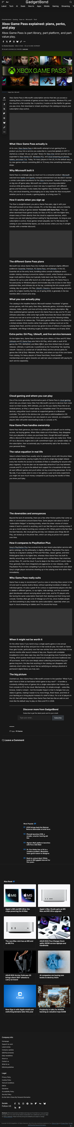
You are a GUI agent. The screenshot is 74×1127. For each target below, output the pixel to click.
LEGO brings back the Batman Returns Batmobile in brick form (38, 828)
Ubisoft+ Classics (43, 288)
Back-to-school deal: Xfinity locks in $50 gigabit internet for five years (38, 860)
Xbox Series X (25, 157)
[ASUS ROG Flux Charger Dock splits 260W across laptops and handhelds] (54, 927)
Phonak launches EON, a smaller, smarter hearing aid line (37, 836)
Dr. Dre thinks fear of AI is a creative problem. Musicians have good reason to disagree (38, 851)
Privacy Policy (64, 1123)
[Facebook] (15, 1104)
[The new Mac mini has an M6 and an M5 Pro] (20, 927)
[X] (19, 1104)
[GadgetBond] (37, 2)
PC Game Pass (40, 269)
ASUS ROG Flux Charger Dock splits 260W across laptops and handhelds (53, 943)
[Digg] (40, 1104)
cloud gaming (65, 400)
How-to (21, 19)
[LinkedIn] (31, 1104)
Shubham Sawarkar (9, 46)
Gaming (15, 19)
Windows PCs (38, 157)
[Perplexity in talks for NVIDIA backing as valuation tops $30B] (54, 996)
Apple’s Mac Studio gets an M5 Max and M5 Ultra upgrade (53, 910)
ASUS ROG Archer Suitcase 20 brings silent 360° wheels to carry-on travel (18, 977)
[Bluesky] (44, 1104)
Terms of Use (55, 1123)
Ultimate (53, 269)
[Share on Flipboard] (10, 41)
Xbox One (50, 154)
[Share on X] (6, 41)
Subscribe (58, 718)
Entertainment (6, 19)
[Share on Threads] (14, 41)
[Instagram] (23, 1104)
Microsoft (29, 19)
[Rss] (15, 1108)
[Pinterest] (27, 1104)
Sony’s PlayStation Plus (18, 547)
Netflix (22, 178)
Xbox (42, 180)
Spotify (32, 178)
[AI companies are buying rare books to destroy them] (54, 962)
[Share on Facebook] (3, 41)
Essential (21, 269)
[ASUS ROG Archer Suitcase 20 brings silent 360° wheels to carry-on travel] (20, 962)
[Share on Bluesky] (17, 41)
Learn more (25, 49)
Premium (29, 269)
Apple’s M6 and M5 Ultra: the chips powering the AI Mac (17, 910)
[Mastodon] (19, 1108)
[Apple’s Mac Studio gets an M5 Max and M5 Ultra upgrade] (54, 895)
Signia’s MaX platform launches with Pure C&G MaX (38, 844)
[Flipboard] (35, 1104)
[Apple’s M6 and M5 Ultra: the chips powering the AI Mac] (20, 895)
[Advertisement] (37, 12)
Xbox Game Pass (25, 148)
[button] (3, 2)
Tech (35, 19)
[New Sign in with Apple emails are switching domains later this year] (20, 996)
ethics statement (8, 1116)
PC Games (19, 731)
